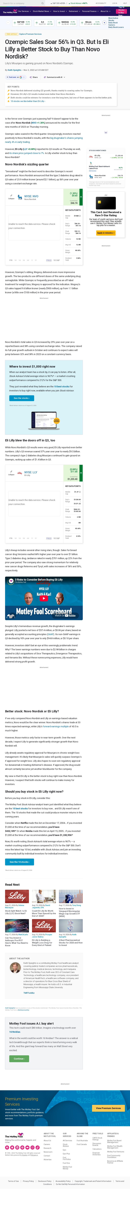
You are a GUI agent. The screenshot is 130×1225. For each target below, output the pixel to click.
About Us (47, 1141)
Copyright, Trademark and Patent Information (93, 1181)
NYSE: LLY (30, 472)
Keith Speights (14, 70)
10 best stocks (61, 386)
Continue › (19, 1058)
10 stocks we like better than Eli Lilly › (28, 101)
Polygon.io (34, 1155)
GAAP (50, 634)
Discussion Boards (97, 1144)
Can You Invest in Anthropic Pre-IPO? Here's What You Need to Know (16, 942)
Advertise (47, 1160)
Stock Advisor (66, 1145)
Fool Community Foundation (113, 1156)
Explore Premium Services (30, 34)
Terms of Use (13, 1181)
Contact (47, 1156)
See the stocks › (22, 398)
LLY (25, 149)
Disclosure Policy (44, 1181)
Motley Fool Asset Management (114, 1141)
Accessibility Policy (63, 1181)
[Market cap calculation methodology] (80, 216)
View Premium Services (108, 1108)
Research (47, 1148)
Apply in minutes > (106, 233)
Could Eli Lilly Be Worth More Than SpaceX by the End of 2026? (44, 913)
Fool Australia (82, 1141)
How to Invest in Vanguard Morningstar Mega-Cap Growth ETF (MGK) (69, 912)
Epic (64, 1150)
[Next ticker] (104, 23)
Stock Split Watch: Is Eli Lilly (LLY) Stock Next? (16, 912)
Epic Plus (66, 1154)
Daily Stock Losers (116, 27)
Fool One (66, 1163)
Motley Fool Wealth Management (114, 1147)
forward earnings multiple (56, 726)
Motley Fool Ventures (115, 1152)
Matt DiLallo (23, 935)
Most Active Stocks (113, 19)
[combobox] (22, 3)
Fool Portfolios (67, 1158)
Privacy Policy (28, 1181)
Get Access (92, 171)
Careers (47, 1144)
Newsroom (48, 1152)
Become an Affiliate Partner (115, 1162)
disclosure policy (23, 1010)
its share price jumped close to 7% (26, 153)
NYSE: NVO (31, 196)
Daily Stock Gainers (113, 24)
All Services (67, 1141)
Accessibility (101, 3)
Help (125, 3)
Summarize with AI (54, 77)
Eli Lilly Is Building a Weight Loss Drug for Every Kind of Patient (42, 942)
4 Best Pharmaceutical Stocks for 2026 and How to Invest (71, 942)
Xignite (24, 1155)
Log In (114, 3)
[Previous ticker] (8, 23)
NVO (34, 122)
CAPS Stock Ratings (97, 1139)
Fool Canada (82, 1144)
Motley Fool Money (67, 1168)
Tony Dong (76, 905)
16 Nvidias (14, 1032)
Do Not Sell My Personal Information (70, 1184)
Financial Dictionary (97, 1154)
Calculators (97, 1149)
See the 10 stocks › (19, 862)
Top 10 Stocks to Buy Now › (121, 11)
